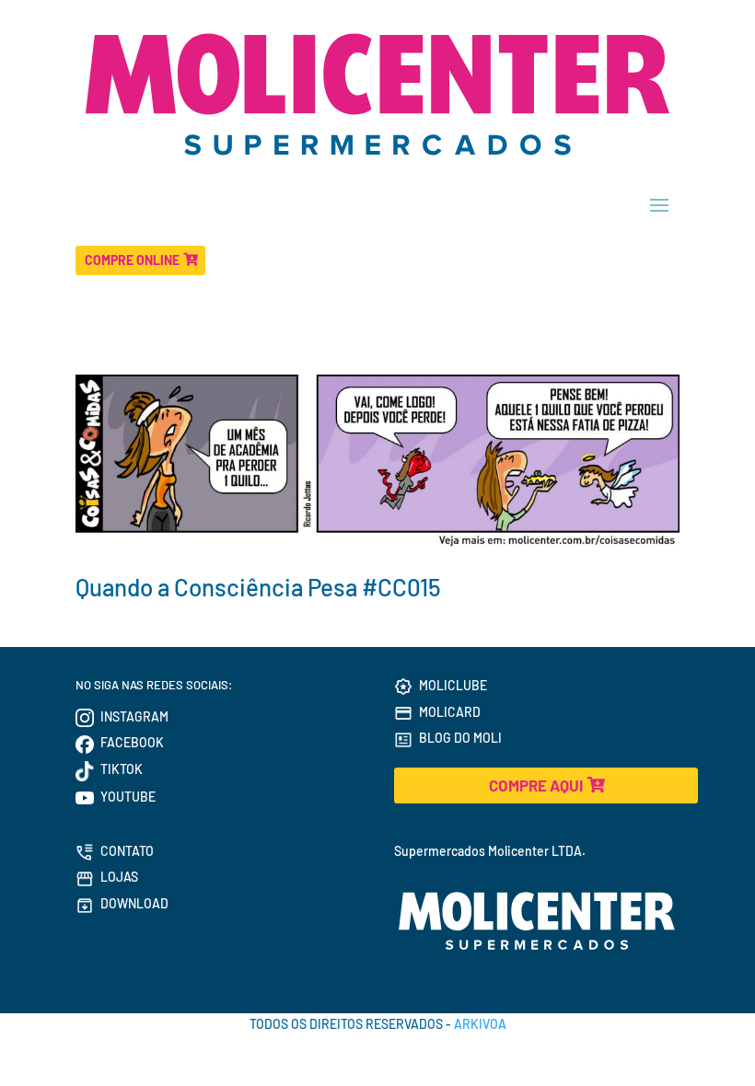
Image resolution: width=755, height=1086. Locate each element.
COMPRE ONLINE (132, 260)
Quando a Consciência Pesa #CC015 (258, 586)
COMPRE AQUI (536, 785)
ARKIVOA (480, 1024)
